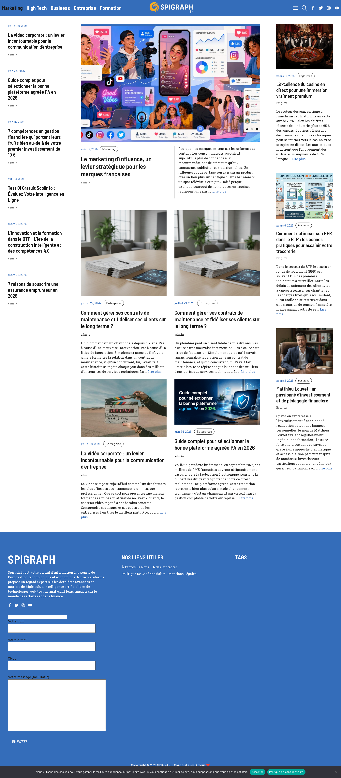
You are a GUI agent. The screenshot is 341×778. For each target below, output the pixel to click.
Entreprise (85, 8)
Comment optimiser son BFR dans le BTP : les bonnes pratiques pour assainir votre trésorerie (304, 242)
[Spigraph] (172, 8)
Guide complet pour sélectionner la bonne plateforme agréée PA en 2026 (32, 89)
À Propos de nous (135, 567)
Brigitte (282, 103)
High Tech (37, 8)
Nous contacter (165, 567)
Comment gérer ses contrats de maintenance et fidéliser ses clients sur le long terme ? (123, 319)
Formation (111, 8)
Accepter (257, 771)
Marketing (12, 8)
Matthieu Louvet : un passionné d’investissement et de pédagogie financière (303, 394)
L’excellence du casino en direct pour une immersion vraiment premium (301, 90)
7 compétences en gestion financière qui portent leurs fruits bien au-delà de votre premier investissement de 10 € (34, 143)
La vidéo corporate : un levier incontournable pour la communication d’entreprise (36, 41)
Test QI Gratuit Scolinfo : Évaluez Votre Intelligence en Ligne (36, 194)
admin (13, 55)
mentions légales (182, 574)
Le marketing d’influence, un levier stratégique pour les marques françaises (116, 166)
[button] (304, 8)
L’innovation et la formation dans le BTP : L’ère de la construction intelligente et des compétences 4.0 (35, 242)
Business (60, 8)
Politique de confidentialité (144, 574)
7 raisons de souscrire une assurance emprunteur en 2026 (33, 290)
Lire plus (219, 191)
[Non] (336, 772)
